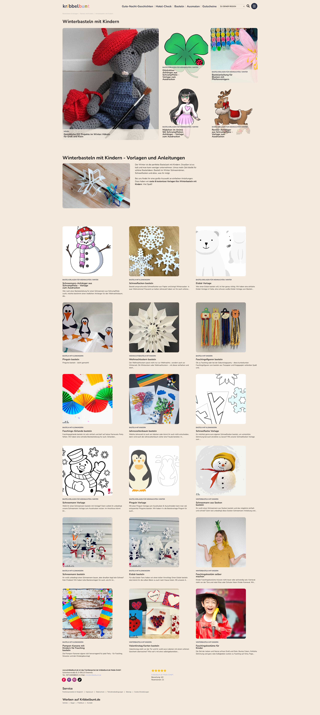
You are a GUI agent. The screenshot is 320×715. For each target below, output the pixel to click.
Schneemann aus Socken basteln (209, 503)
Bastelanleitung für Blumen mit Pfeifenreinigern (222, 77)
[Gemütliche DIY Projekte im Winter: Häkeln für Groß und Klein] (110, 84)
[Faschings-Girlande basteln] (93, 399)
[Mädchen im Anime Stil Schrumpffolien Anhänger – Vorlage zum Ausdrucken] (184, 112)
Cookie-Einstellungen (141, 692)
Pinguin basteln (70, 359)
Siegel (72, 703)
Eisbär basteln (136, 574)
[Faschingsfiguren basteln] (227, 327)
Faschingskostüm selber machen (209, 575)
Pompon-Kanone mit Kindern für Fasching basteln (73, 648)
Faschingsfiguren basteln (209, 359)
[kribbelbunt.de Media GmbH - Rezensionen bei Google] (162, 670)
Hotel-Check (164, 6)
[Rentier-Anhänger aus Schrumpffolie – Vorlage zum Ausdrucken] (234, 112)
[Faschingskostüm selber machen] (227, 542)
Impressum (89, 692)
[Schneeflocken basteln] (160, 251)
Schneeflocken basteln (141, 283)
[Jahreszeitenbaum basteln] (160, 399)
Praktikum (81, 703)
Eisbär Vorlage (203, 283)
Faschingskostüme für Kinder (207, 647)
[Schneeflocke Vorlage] (227, 399)
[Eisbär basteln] (160, 542)
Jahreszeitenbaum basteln (143, 431)
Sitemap (128, 692)
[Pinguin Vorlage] (160, 471)
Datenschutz (100, 692)
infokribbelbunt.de (93, 675)
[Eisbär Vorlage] (227, 251)
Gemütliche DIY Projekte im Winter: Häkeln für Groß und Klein (87, 135)
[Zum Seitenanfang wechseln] (312, 707)
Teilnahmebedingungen (115, 692)
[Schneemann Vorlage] (93, 471)
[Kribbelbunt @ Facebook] (64, 680)
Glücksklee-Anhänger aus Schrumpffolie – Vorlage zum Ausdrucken (170, 75)
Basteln (179, 6)
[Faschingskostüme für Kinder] (227, 614)
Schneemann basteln (73, 574)
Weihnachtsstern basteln (142, 359)
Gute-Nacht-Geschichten (137, 6)
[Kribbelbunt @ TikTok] (80, 680)
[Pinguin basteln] (93, 327)
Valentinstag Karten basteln (144, 645)
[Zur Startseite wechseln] (78, 6)
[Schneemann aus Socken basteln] (227, 471)
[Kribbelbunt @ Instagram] (74, 680)
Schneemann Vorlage (73, 502)
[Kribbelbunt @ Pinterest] (69, 680)
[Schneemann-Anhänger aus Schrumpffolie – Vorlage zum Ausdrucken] (93, 251)
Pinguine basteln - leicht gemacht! (75, 363)
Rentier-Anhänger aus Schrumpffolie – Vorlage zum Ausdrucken (222, 133)
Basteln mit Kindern (86, 14)
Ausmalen (193, 6)
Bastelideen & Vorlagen (70, 14)
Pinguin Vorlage (137, 502)
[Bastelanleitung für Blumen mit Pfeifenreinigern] (234, 55)
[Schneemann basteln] (93, 542)
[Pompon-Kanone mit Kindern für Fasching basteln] (93, 614)
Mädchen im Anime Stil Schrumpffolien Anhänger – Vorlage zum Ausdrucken (173, 133)
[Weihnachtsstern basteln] (160, 327)
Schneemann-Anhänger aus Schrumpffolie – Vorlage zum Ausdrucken (77, 285)
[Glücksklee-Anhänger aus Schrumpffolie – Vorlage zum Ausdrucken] (184, 55)
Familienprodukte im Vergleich (72, 692)
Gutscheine (209, 6)
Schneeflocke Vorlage (207, 431)
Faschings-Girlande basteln (77, 431)
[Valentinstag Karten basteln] (160, 614)
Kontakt (89, 703)
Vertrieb (65, 703)
